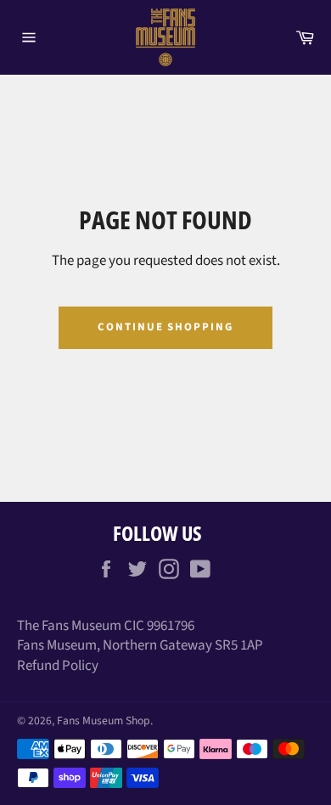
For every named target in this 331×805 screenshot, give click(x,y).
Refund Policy (57, 666)
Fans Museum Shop (103, 720)
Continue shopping (165, 327)
